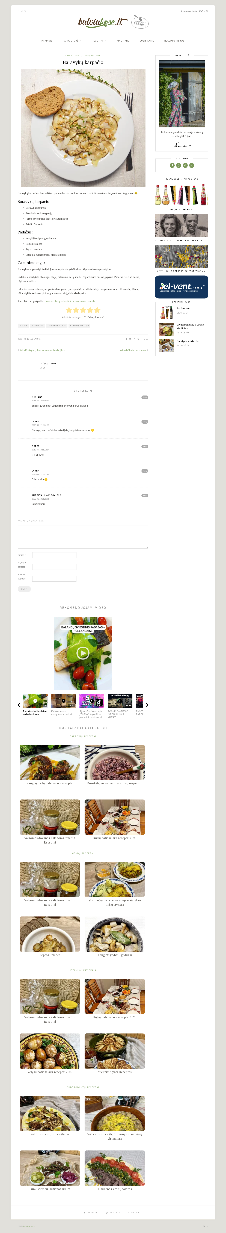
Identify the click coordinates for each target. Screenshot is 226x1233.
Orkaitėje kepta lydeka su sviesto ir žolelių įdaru (42, 350)
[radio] (69, 310)
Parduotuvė (70, 40)
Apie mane (123, 40)
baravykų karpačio (79, 326)
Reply (145, 397)
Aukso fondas (73, 55)
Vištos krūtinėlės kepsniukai (133, 350)
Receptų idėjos (174, 40)
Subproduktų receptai (83, 1087)
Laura (37, 339)
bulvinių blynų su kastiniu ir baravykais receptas (71, 301)
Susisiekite (147, 40)
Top (205, 1226)
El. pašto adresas (22, 564)
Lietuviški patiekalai (83, 970)
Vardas (21, 555)
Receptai (97, 40)
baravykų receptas (56, 326)
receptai (23, 326)
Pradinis (46, 40)
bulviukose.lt (29, 1226)
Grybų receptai (92, 55)
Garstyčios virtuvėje (188, 341)
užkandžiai (37, 326)
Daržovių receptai (83, 736)
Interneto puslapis (22, 576)
